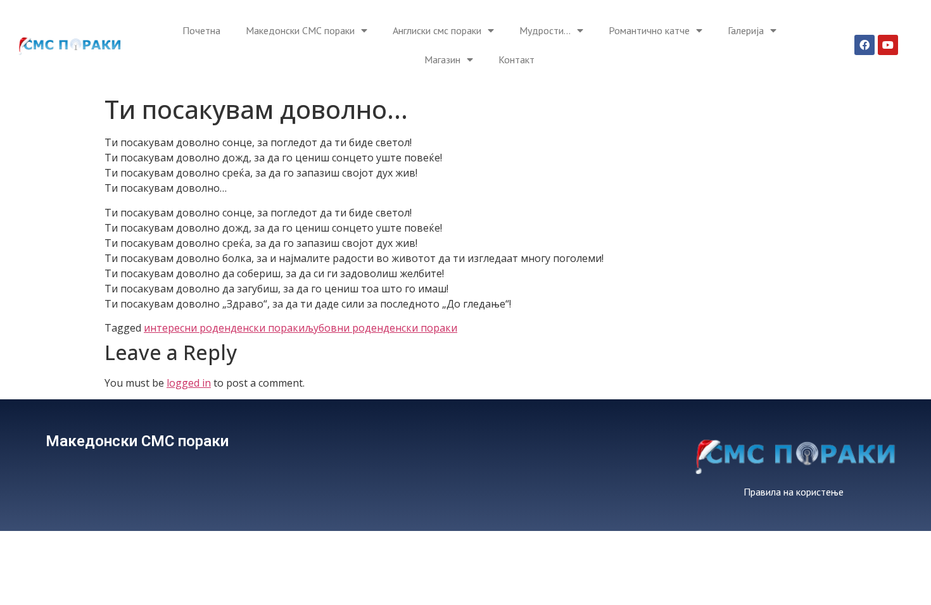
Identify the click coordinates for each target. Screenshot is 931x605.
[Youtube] (888, 45)
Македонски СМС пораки (300, 30)
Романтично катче (649, 30)
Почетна (201, 30)
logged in (189, 383)
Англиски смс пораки (437, 30)
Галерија (746, 30)
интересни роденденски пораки (224, 328)
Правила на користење (794, 491)
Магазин (442, 59)
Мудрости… (545, 30)
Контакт (516, 59)
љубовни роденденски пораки (381, 328)
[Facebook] (864, 45)
